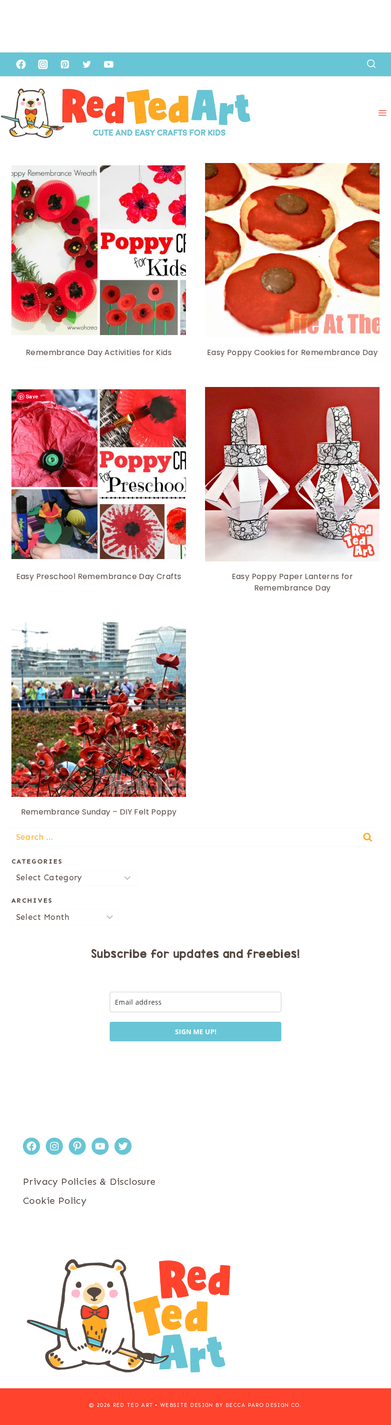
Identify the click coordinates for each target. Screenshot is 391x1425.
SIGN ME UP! (195, 1031)
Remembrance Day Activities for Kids (99, 352)
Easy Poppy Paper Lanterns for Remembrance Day (292, 582)
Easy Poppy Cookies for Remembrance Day (292, 352)
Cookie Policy (54, 1200)
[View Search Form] (371, 64)
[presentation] (98, 250)
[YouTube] (108, 64)
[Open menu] (382, 113)
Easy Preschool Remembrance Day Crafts (99, 576)
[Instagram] (42, 64)
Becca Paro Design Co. (264, 1405)
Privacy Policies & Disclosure (89, 1181)
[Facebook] (21, 64)
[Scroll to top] (367, 1386)
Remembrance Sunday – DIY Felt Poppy (99, 811)
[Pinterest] (64, 64)
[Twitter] (86, 64)
